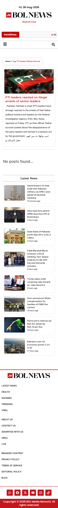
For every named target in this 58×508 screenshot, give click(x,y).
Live (4, 444)
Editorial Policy (11, 471)
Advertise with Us (12, 431)
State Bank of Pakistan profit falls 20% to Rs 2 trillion (39, 234)
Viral (5, 410)
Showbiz (7, 398)
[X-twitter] (25, 493)
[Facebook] (17, 493)
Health (6, 392)
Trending (7, 404)
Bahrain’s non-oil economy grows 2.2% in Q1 (38, 344)
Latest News (9, 385)
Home (8, 61)
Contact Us (9, 425)
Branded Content (12, 453)
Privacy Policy (10, 459)
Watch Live (29, 22)
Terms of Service (12, 465)
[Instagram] (41, 493)
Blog (4, 477)
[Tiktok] (48, 493)
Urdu (5, 438)
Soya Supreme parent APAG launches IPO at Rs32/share (38, 214)
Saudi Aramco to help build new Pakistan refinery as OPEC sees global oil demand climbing (38, 191)
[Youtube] (33, 493)
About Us (7, 419)
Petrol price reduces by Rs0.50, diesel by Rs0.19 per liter (39, 323)
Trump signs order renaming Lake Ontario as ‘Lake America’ (39, 282)
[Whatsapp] (10, 493)
